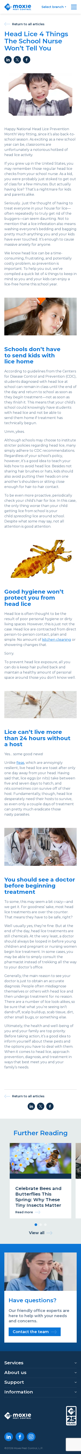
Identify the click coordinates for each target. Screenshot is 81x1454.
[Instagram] (31, 1436)
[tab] (36, 1224)
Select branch (52, 7)
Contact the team (31, 1331)
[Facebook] (20, 1436)
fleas (20, 763)
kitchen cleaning (56, 640)
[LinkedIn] (8, 1436)
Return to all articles (28, 24)
